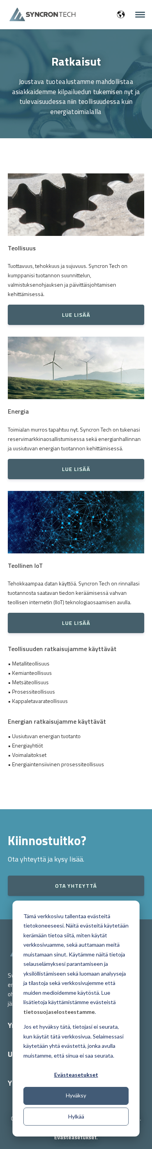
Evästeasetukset (76, 1074)
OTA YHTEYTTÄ (76, 885)
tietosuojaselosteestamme (59, 1011)
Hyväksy (76, 1095)
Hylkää (76, 1116)
